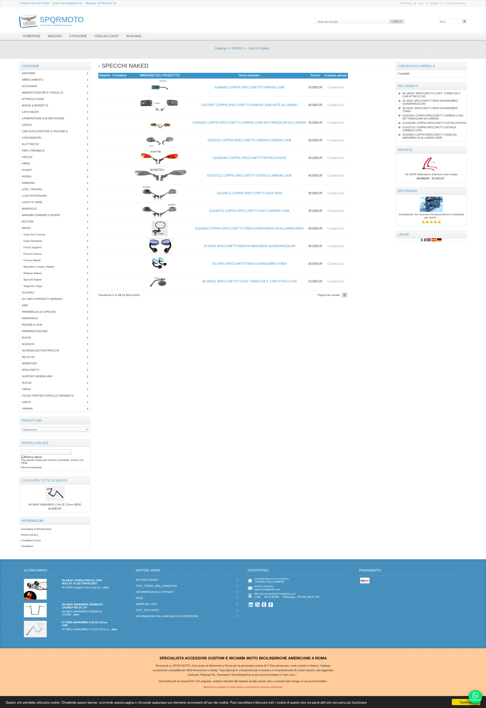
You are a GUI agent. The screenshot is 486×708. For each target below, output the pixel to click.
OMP (28, 305)
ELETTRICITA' (33, 144)
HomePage (406, 3)
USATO (28, 402)
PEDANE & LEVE (35, 324)
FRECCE (31, 157)
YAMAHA (30, 408)
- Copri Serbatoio (34, 240)
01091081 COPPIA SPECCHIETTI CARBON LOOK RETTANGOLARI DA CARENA (249, 122)
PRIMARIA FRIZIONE (37, 331)
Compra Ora (335, 87)
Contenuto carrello (416, 66)
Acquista (434, 3)
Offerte (405, 150)
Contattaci (27, 546)
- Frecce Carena (34, 253)
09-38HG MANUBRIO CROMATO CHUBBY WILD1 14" (82, 606)
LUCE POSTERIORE (37, 195)
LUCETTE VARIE (35, 202)
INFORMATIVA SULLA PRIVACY (155, 591)
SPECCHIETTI (33, 369)
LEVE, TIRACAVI (35, 189)
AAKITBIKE (30, 73)
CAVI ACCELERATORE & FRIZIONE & (49, 131)
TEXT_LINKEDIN (251, 604)
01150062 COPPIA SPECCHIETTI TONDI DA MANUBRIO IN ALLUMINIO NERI (249, 228)
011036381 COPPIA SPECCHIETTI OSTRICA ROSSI (249, 158)
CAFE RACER (33, 111)
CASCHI (29, 124)
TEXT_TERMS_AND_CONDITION (156, 585)
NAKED (237, 48)
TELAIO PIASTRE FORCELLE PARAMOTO (51, 395)
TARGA (29, 389)
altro (106, 587)
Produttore (120, 75)
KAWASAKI (31, 182)
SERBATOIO (32, 363)
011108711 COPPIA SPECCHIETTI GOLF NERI (249, 193)
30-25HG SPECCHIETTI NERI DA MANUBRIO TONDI (249, 263)
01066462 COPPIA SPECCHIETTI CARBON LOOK (249, 87)
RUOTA (29, 337)
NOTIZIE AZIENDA (147, 579)
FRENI (29, 163)
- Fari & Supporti (34, 247)
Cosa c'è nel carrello (454, 3)
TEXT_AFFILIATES (147, 610)
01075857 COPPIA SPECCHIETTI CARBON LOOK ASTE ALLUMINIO (249, 105)
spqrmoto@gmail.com (267, 589)
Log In (420, 3)
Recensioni (407, 191)
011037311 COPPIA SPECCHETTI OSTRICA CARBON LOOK (249, 175)
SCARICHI (31, 344)
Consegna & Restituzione (36, 528)
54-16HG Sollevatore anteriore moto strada (431, 174)
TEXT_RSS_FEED (257, 604)
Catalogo (221, 48)
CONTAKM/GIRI (34, 137)
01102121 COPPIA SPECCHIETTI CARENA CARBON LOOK (249, 140)
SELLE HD (31, 356)
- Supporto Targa (34, 286)
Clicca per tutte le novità (44, 480)
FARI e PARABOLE (36, 150)
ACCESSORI (32, 86)
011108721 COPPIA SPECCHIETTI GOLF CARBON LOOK (249, 210)
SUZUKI (29, 382)
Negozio (55, 36)
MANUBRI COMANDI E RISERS (44, 215)
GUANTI (30, 169)
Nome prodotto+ (249, 75)
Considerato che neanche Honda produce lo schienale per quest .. (431, 216)
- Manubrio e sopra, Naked (40, 266)
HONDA (29, 176)
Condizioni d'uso (31, 540)
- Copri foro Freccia (33, 234)
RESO (139, 598)
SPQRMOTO (62, 20)
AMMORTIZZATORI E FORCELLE (45, 92)
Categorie (78, 36)
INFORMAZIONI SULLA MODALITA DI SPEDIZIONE (167, 616)
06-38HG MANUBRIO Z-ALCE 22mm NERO (54, 504)
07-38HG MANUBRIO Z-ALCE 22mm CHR (84, 624)
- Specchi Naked (258, 48)
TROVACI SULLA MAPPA (269, 581)
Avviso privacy (29, 534)
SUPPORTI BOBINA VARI (39, 376)
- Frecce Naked (34, 260)
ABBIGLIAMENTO (35, 79)
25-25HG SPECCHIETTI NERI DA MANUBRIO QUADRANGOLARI (249, 246)
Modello (104, 75)
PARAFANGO (33, 318)
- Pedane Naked (34, 273)
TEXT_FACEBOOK (270, 604)
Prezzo (315, 75)
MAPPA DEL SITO (146, 604)
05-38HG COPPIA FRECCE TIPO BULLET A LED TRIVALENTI (82, 582)
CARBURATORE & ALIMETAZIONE (46, 118)
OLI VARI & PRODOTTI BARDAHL (45, 298)
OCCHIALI (31, 292)
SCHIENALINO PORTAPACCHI (43, 350)
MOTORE (30, 221)
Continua (466, 702)
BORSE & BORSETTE (38, 105)
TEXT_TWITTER (264, 604)
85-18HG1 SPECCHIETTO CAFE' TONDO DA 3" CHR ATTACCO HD (249, 281)
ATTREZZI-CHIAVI (36, 99)
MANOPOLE (32, 208)
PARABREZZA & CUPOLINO (41, 311)
